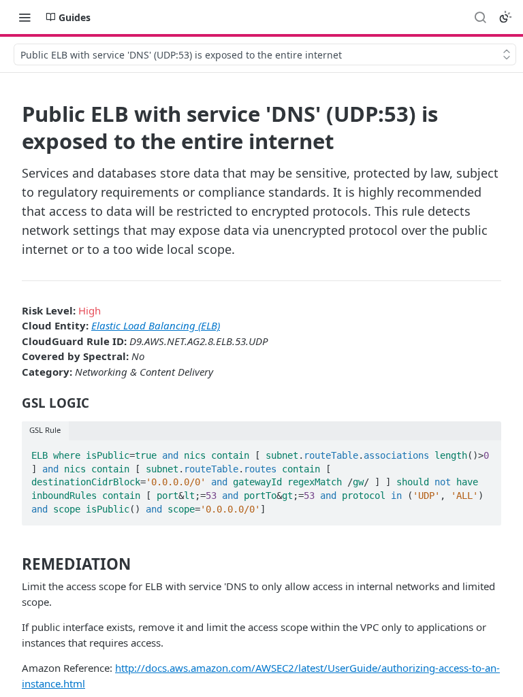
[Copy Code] (485, 451)
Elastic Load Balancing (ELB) (155, 325)
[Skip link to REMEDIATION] (12, 564)
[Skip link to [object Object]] (12, 403)
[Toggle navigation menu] (24, 17)
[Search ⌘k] (480, 17)
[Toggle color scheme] (505, 17)
